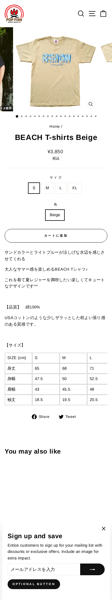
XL (74, 188)
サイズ (56, 177)
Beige (55, 215)
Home (54, 126)
